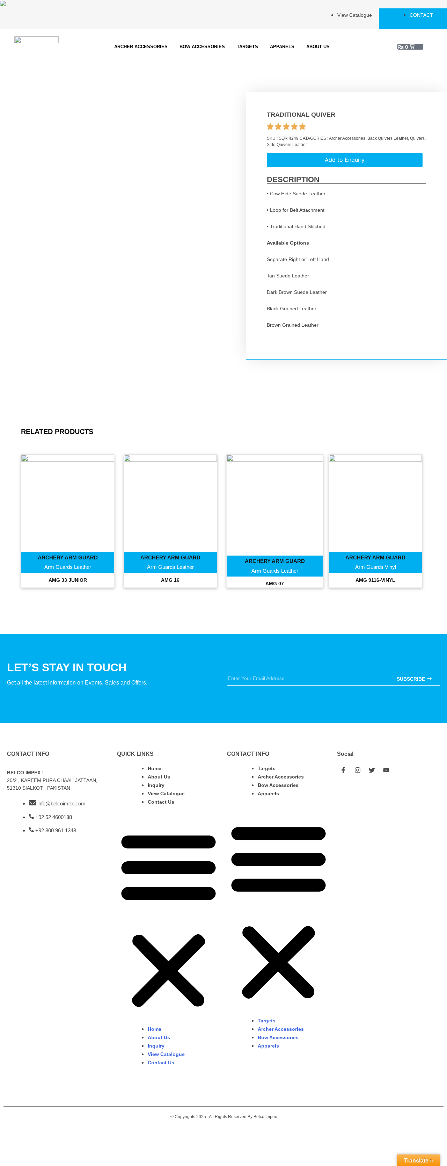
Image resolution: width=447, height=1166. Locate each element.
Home (154, 768)
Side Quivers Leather (287, 144)
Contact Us (161, 802)
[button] (168, 919)
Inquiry (156, 785)
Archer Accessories (141, 46)
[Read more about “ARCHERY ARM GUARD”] (67, 519)
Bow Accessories (202, 46)
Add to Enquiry (345, 159)
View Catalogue (166, 793)
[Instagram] (357, 770)
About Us (318, 46)
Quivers (417, 138)
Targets (247, 46)
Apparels (282, 46)
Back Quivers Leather (387, 138)
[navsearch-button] (432, 47)
